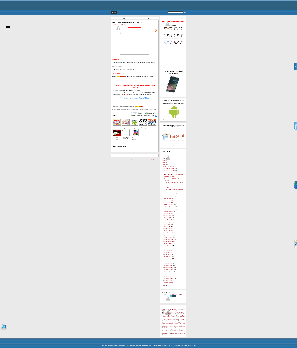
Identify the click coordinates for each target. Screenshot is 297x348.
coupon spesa (182, 320)
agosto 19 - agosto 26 (168, 213)
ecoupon (176, 324)
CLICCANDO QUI (139, 106)
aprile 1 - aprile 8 (167, 254)
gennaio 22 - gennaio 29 (169, 276)
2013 (164, 162)
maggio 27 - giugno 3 (168, 237)
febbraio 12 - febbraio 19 (169, 269)
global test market (165, 326)
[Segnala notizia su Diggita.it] (150, 113)
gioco (175, 317)
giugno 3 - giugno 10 (168, 235)
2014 (164, 160)
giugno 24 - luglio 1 (168, 228)
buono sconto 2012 (179, 327)
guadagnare (172, 322)
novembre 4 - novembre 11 (169, 193)
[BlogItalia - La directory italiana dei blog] (173, 294)
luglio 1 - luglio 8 (167, 226)
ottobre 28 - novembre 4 (169, 196)
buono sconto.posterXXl (166, 329)
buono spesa (182, 319)
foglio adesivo (174, 330)
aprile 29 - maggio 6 (168, 245)
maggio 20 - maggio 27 (169, 239)
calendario (168, 316)
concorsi (182, 329)
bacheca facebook (171, 327)
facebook (178, 316)
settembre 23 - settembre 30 (170, 206)
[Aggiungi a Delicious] (136, 113)
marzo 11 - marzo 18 (168, 261)
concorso (166, 312)
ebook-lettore (170, 324)
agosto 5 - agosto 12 (168, 215)
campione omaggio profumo (172, 323)
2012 (164, 164)
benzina (183, 317)
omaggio (173, 309)
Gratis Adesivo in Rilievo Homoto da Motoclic (127, 22)
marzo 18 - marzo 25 (168, 258)
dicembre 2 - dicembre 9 (169, 166)
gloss (170, 333)
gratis (163, 309)
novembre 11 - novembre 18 (170, 172)
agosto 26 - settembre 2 (169, 211)
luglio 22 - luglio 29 (168, 219)
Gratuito (173, 315)
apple (180, 322)
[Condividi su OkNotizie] (142, 113)
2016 (164, 156)
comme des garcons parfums (172, 320)
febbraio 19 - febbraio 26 (169, 267)
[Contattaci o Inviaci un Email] (4, 329)
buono (166, 310)
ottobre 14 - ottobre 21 (168, 200)
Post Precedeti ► (155, 159)
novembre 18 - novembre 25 (170, 170)
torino (181, 312)
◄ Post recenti (114, 159)
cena (177, 312)
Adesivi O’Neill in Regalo (169, 176)
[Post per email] (113, 149)
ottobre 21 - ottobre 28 (168, 198)
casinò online (182, 323)
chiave (164, 324)
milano (171, 312)
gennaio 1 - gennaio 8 (168, 282)
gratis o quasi (174, 333)
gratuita (175, 334)
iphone (168, 319)
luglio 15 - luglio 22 (168, 222)
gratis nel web (165, 322)
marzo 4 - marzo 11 (168, 263)
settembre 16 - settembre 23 (170, 209)
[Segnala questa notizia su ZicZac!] (138, 115)
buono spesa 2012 (175, 329)
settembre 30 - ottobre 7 (169, 204)
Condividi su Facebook (119, 24)
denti (167, 317)
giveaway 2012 (164, 333)
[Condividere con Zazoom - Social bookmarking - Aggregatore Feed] (173, 296)
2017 (164, 154)
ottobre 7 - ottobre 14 (168, 202)
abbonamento (182, 326)
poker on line (172, 326)
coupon (172, 310)
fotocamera (181, 330)
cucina (173, 316)
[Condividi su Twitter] (134, 113)
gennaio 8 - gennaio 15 (169, 280)
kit (173, 313)
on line (179, 317)
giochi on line (180, 331)
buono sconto (181, 310)
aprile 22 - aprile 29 (168, 248)
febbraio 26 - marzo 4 (168, 265)
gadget (171, 317)
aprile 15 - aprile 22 (168, 250)
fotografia (181, 324)
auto (178, 315)
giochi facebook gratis (172, 331)
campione (182, 309)
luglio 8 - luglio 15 (168, 224)
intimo (164, 319)
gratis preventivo (182, 333)
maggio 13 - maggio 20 (169, 241)
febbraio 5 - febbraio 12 (169, 271)
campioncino (179, 313)
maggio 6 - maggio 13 (168, 243)
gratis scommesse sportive (167, 334)
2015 (164, 158)
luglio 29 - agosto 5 (168, 217)
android (176, 319)
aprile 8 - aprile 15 (168, 252)
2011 (164, 285)
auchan (164, 327)
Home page (134, 159)
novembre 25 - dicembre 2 (169, 168)
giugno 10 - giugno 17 (168, 232)
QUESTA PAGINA (121, 76)
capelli (168, 315)
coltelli (164, 320)
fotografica (164, 331)
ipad (176, 322)
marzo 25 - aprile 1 (168, 256)
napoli (172, 319)
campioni (164, 315)
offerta (163, 313)
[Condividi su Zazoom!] (156, 116)
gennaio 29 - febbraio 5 (169, 274)
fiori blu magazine (165, 330)
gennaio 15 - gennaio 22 (169, 278)
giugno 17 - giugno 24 (168, 230)
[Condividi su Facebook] (132, 113)
